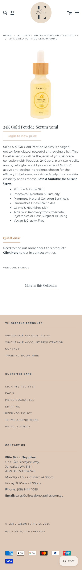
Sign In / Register (20, 386)
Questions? (11, 238)
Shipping (12, 406)
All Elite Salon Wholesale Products (48, 35)
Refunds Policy (18, 413)
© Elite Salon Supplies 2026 (27, 524)
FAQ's (9, 393)
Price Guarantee (19, 400)
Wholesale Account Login (28, 335)
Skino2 (23, 267)
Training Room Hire (22, 355)
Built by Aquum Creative (25, 531)
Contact (12, 349)
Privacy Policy (18, 426)
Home (7, 35)
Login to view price (22, 136)
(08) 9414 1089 (27, 489)
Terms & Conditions (22, 420)
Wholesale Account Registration (34, 342)
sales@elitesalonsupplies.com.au (39, 495)
